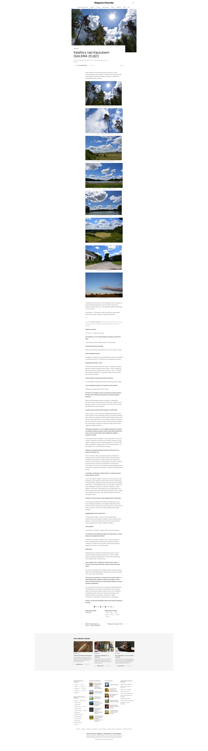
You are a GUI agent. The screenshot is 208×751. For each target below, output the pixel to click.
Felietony (78, 729)
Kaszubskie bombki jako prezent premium (114, 695)
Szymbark (101, 106)
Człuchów (77, 690)
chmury (107, 612)
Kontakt (124, 7)
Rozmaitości (118, 7)
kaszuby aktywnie (77, 706)
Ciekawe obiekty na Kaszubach (126, 700)
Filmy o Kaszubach (102, 729)
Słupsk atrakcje (77, 712)
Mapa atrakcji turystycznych (83, 7)
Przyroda (112, 7)
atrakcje (75, 724)
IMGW (111, 612)
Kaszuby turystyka (77, 710)
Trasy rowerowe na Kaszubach (126, 693)
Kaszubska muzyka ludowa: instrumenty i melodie (114, 706)
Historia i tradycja (105, 7)
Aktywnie (98, 7)
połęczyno (112, 614)
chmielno (84, 710)
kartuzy (84, 706)
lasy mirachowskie (77, 718)
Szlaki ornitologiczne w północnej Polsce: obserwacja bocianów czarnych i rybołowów (98, 718)
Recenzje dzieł (119, 729)
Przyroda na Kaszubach (125, 698)
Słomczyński (105, 161)
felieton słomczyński (78, 722)
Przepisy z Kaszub (111, 729)
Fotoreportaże (94, 729)
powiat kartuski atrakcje (78, 714)
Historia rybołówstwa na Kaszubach (83, 655)
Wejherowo (77, 692)
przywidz (117, 614)
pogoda (107, 614)
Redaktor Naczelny (79, 664)
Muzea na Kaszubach (124, 691)
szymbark (107, 616)
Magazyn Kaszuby (104, 2)
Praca (128, 7)
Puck (82, 684)
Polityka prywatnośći (127, 729)
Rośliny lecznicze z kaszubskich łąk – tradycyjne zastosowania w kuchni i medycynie (98, 686)
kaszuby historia (77, 704)
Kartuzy (76, 684)
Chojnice (76, 686)
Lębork (84, 690)
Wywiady (88, 729)
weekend (91, 72)
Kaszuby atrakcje (83, 700)
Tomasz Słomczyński (83, 65)
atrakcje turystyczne (78, 716)
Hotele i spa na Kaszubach (125, 689)
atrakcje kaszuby (77, 702)
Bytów (84, 688)
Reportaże (83, 729)
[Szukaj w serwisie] (133, 2)
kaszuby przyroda (77, 708)
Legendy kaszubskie (114, 684)
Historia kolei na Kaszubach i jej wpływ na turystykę (114, 690)
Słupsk (83, 686)
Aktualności (92, 7)
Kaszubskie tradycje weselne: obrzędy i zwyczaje (114, 712)
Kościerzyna (77, 688)
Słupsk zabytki (77, 720)
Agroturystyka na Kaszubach (126, 684)
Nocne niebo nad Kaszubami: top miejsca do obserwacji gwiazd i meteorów (98, 711)
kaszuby (115, 612)
